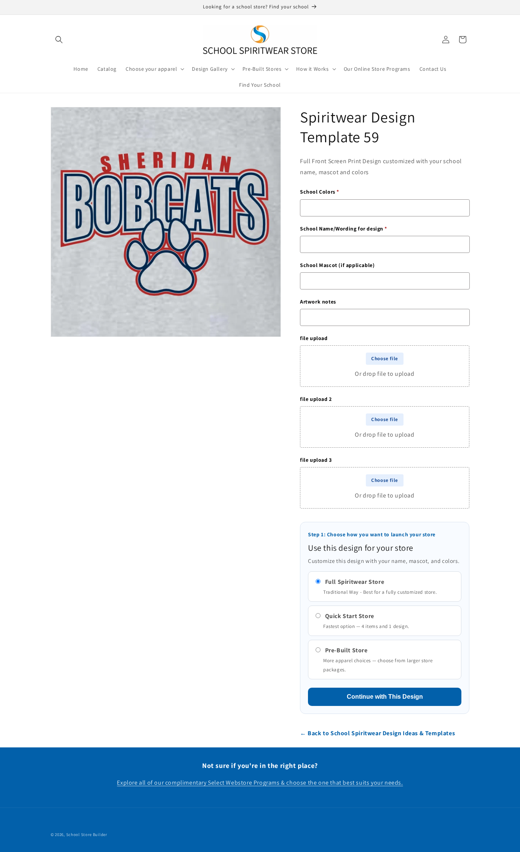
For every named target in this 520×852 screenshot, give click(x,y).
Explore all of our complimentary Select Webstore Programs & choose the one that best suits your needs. (260, 783)
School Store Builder (86, 834)
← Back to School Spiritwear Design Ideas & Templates (377, 733)
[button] (59, 39)
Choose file (384, 358)
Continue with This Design (385, 696)
